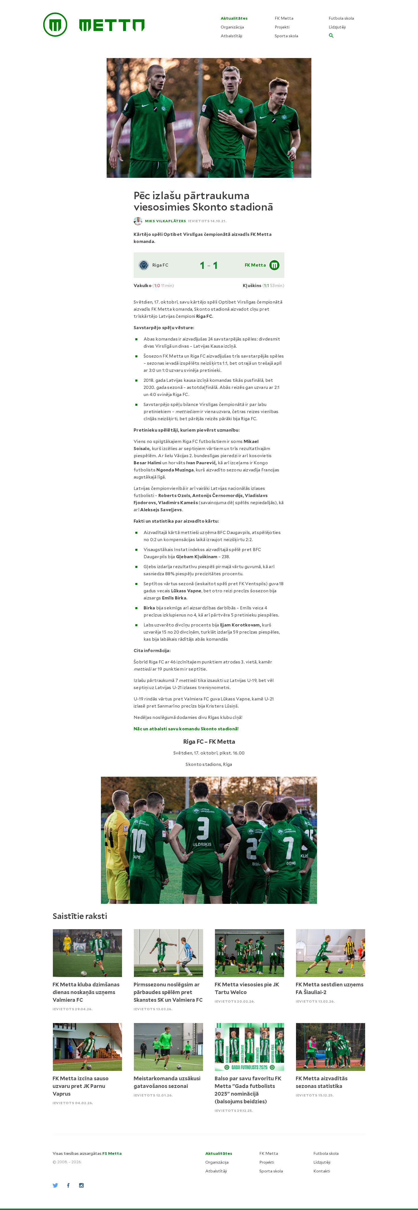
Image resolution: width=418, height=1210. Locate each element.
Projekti (282, 27)
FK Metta (284, 18)
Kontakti (321, 1171)
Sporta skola (286, 36)
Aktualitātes (234, 18)
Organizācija (232, 27)
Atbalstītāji (231, 36)
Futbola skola (341, 18)
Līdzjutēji (337, 27)
